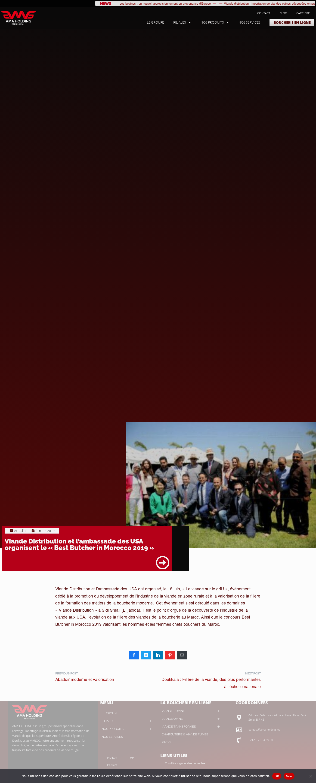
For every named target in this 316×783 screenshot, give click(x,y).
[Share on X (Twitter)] (146, 655)
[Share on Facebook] (134, 655)
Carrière (303, 13)
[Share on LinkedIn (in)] (158, 655)
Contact (263, 13)
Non (289, 776)
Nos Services (249, 22)
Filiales (179, 22)
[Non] (311, 775)
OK (277, 776)
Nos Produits (212, 22)
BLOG (283, 13)
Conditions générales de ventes (185, 763)
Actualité (20, 530)
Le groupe (155, 22)
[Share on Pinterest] (170, 655)
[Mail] (182, 655)
